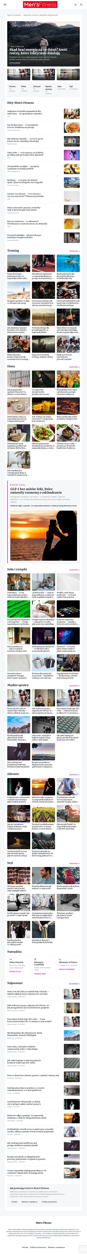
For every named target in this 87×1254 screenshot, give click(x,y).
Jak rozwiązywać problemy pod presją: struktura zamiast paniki (22, 1144)
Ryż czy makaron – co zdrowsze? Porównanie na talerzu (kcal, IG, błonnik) (27, 222)
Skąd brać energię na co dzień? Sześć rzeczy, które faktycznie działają (38, 51)
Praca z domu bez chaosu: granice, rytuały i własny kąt (33, 1075)
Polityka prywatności (49, 1202)
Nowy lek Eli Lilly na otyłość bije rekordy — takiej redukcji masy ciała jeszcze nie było (28, 992)
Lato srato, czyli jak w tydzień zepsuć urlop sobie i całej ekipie (22, 1047)
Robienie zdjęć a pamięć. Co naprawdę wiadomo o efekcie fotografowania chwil (43, 505)
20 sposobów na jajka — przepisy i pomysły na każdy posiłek (23, 167)
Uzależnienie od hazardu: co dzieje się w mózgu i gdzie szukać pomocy (24, 1103)
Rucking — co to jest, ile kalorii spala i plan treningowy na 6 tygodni (25, 181)
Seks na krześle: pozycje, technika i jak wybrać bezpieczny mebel (23, 208)
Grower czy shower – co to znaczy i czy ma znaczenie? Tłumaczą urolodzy (25, 195)
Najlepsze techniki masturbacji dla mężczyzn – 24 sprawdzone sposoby (24, 112)
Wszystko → (75, 251)
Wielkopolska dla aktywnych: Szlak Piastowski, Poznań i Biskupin (24, 1034)
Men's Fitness (43, 1222)
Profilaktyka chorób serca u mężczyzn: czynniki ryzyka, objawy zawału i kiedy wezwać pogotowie (30, 1130)
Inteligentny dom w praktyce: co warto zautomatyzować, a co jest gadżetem (25, 1089)
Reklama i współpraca (29, 1202)
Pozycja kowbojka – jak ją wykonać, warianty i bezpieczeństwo (24, 236)
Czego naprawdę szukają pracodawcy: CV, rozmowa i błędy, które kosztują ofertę (26, 1171)
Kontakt (14, 1202)
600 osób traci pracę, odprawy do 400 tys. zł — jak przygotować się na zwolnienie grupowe (29, 1006)
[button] (4, 4)
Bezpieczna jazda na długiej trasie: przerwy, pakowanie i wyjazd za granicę (26, 1158)
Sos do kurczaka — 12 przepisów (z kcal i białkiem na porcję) (22, 126)
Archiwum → (74, 984)
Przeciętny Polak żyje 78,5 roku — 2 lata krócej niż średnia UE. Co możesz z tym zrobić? (29, 1020)
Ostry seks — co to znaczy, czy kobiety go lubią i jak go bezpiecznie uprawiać (25, 153)
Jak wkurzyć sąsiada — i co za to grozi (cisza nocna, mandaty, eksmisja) (25, 140)
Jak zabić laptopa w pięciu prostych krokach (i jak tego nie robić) (24, 1061)
